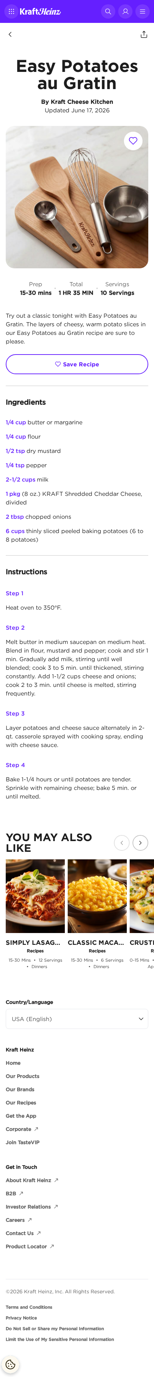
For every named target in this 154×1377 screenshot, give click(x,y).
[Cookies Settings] (10, 1364)
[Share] (144, 34)
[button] (11, 11)
